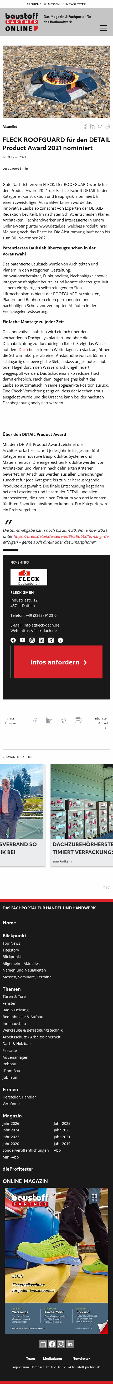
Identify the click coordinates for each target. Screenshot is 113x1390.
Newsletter (76, 4)
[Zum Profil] (60, 640)
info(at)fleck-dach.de (41, 625)
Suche (36, 4)
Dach (23, 349)
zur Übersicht (12, 720)
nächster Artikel (101, 720)
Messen (54, 4)
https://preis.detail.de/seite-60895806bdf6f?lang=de (60, 536)
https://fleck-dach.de (38, 630)
